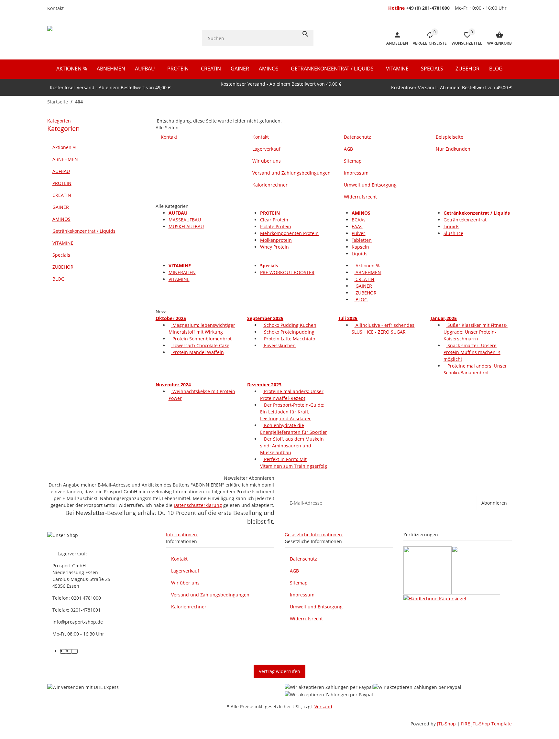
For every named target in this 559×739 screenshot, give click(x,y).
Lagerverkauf (185, 571)
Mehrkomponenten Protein (289, 233)
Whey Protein (274, 247)
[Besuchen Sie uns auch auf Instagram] (69, 651)
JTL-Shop (447, 724)
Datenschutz (303, 559)
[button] (464, 38)
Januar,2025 (444, 318)
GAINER (363, 286)
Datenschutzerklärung (198, 505)
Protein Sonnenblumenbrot (201, 339)
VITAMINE (179, 279)
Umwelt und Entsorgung (316, 607)
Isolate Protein (275, 226)
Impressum (302, 595)
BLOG (360, 299)
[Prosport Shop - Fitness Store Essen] (88, 38)
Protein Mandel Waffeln (197, 352)
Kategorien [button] (59, 121)
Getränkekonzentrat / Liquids (83, 231)
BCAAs (359, 220)
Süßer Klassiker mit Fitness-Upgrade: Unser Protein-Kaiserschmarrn (476, 332)
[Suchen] (305, 34)
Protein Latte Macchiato (289, 339)
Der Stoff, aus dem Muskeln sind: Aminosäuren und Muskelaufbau (292, 445)
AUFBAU (61, 171)
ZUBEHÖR (365, 293)
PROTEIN (61, 183)
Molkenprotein (276, 240)
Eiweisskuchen (279, 345)
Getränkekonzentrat (465, 220)
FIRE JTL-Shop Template (486, 724)
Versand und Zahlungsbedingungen (210, 595)
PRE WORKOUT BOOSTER (287, 272)
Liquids (359, 254)
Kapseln (360, 247)
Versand (323, 706)
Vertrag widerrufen (279, 671)
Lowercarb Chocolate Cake (200, 345)
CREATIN (364, 279)
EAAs (357, 226)
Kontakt (55, 8)
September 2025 (265, 318)
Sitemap (299, 583)
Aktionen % (367, 265)
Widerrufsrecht (306, 619)
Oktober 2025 (171, 318)
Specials (61, 255)
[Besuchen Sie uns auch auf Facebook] (63, 651)
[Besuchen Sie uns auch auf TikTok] (75, 651)
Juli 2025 (348, 318)
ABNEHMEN (367, 272)
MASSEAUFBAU (185, 220)
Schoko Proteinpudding (288, 332)
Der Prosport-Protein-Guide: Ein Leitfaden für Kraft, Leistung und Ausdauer (292, 412)
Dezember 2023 (264, 384)
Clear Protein (274, 220)
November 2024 (173, 384)
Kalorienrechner (188, 607)
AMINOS (61, 219)
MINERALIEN (182, 272)
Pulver (358, 233)
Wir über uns (185, 583)
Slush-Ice (453, 233)
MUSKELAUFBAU (186, 226)
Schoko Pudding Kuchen (289, 325)
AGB (294, 571)
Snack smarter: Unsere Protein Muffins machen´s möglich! (472, 352)
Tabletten (362, 240)
